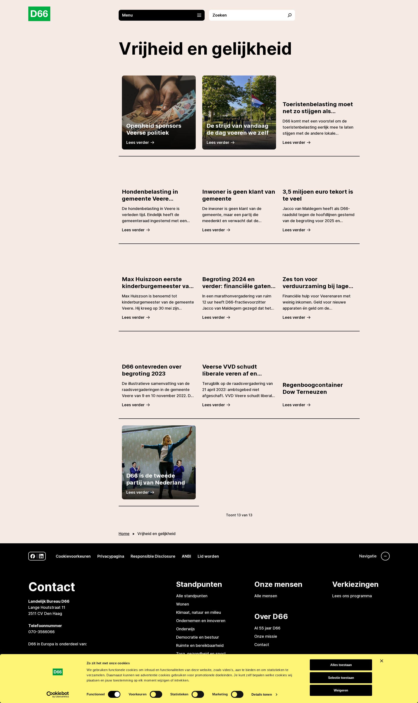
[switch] (156, 694)
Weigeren (341, 690)
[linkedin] (41, 556)
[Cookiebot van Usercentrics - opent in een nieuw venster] (58, 694)
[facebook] (32, 556)
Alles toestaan (341, 665)
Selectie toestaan (341, 678)
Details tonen (261, 694)
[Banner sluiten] (381, 660)
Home (124, 533)
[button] (164, 15)
